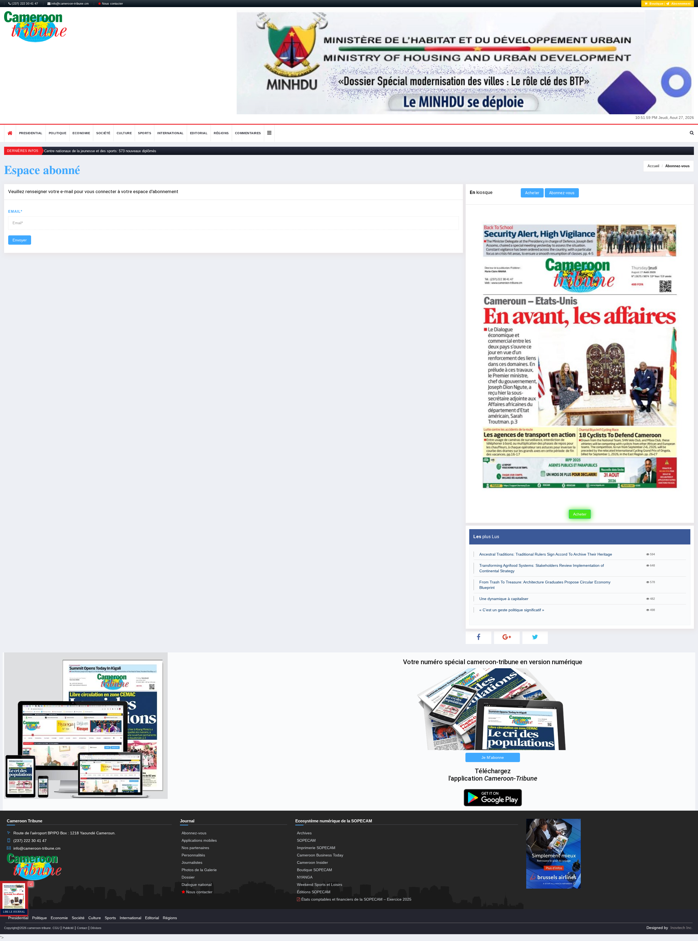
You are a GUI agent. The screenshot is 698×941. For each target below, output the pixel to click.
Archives (304, 833)
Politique (58, 133)
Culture (124, 133)
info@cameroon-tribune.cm (69, 3)
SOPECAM (306, 840)
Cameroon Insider (312, 862)
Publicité (68, 928)
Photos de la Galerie (199, 870)
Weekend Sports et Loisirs (319, 884)
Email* (15, 211)
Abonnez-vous (677, 166)
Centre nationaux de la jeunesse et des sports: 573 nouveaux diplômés (100, 151)
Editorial (199, 133)
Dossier (188, 877)
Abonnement (680, 3)
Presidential (31, 133)
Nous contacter (112, 3)
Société (103, 133)
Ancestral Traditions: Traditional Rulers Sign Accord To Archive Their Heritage (545, 554)
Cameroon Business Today (320, 855)
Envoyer (20, 240)
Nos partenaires (195, 848)
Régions (221, 133)
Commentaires (248, 133)
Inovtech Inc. (681, 927)
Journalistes (192, 862)
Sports (144, 133)
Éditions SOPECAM (313, 892)
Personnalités (193, 855)
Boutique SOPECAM (314, 870)
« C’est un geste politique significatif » (511, 610)
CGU (56, 928)
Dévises (96, 928)
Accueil (653, 166)
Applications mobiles (199, 840)
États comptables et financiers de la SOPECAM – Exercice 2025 (355, 899)
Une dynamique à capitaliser (503, 599)
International (170, 133)
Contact (82, 928)
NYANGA (304, 877)
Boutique (656, 3)
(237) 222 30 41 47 (24, 3)
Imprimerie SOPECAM (316, 848)
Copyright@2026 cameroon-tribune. (28, 928)
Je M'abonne (493, 757)
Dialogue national (197, 884)
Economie (81, 133)
